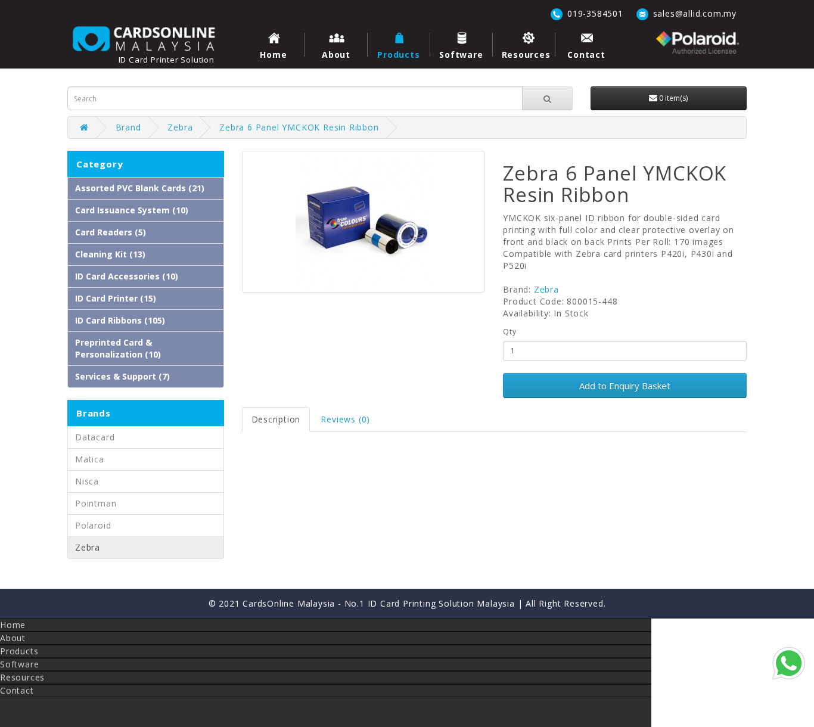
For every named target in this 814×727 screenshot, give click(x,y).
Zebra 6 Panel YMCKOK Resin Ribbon (298, 127)
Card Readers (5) (110, 232)
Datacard (94, 437)
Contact (586, 54)
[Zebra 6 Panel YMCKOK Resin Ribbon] (364, 222)
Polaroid (93, 525)
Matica (89, 459)
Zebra (179, 127)
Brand (128, 127)
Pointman (95, 503)
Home (273, 54)
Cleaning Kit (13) (110, 254)
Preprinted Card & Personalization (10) (118, 348)
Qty (509, 332)
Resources (526, 54)
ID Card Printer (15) (115, 298)
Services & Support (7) (122, 376)
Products (398, 54)
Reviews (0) (345, 419)
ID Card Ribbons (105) (120, 320)
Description (276, 419)
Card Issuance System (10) (131, 210)
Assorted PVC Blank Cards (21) (139, 188)
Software (461, 54)
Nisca (87, 481)
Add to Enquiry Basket (624, 386)
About (336, 54)
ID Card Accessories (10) (126, 276)
